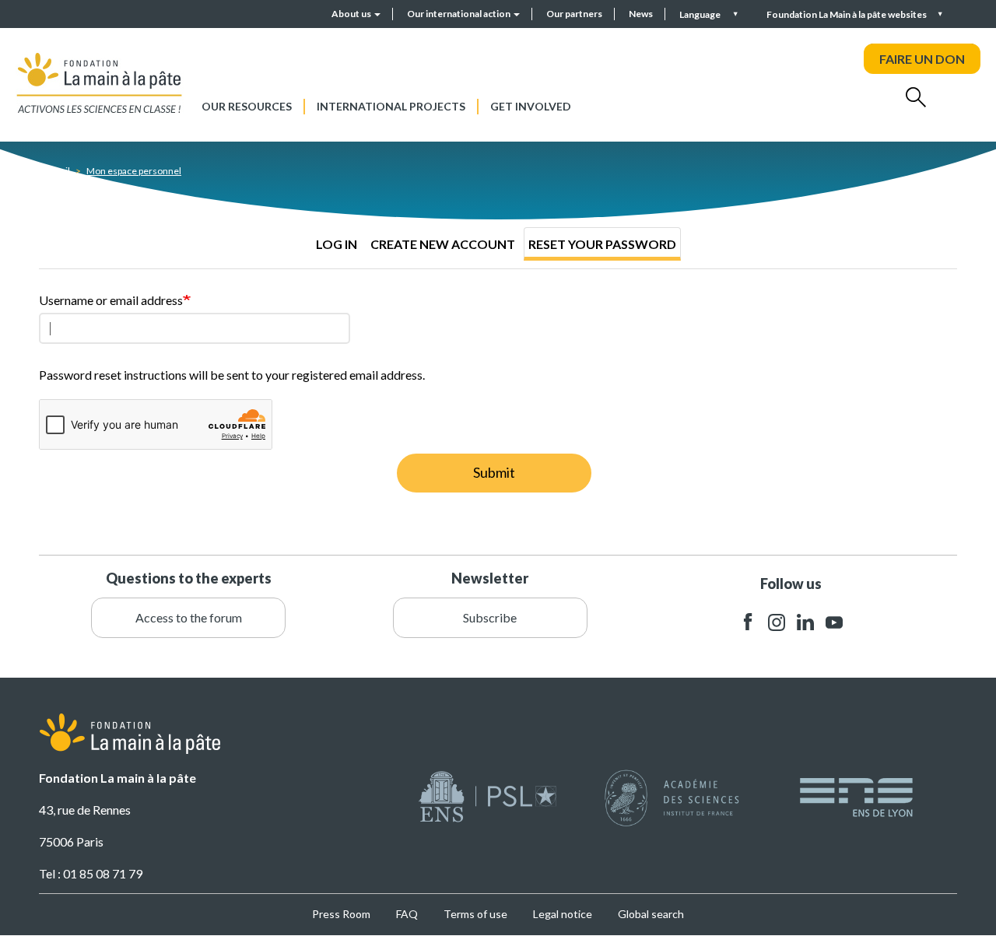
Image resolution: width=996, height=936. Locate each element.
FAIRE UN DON (922, 58)
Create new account (442, 244)
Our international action (459, 13)
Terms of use (475, 913)
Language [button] (700, 14)
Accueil (54, 171)
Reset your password (602, 244)
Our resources (247, 106)
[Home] (100, 82)
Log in (336, 244)
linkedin (805, 622)
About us (352, 13)
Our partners (574, 13)
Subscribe (490, 617)
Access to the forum (188, 617)
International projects (391, 106)
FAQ (407, 913)
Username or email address (111, 300)
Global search (651, 913)
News (641, 13)
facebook (747, 622)
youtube (834, 622)
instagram (776, 622)
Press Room (341, 913)
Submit (494, 472)
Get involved (530, 106)
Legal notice (562, 913)
